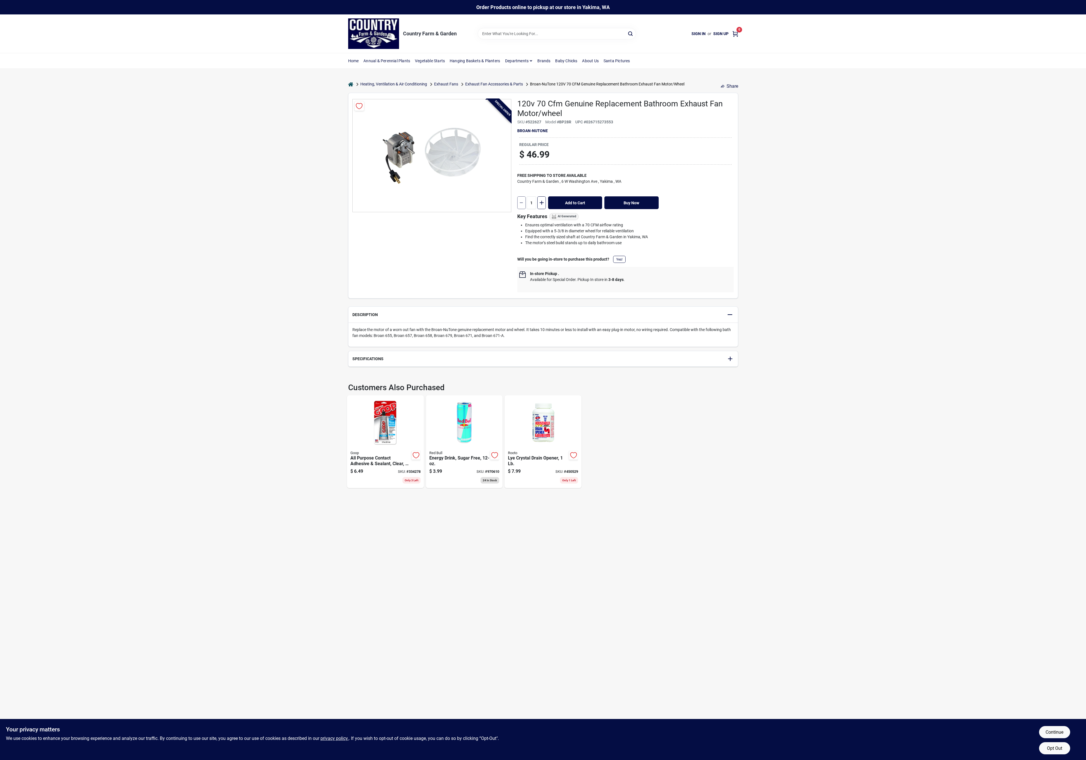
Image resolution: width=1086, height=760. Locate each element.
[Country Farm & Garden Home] (373, 33)
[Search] (631, 33)
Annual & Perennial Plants (386, 61)
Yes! (619, 259)
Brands (543, 61)
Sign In (698, 33)
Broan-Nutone (532, 130)
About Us (590, 61)
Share (732, 86)
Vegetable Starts (430, 61)
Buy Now (631, 203)
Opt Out (1054, 748)
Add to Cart (575, 203)
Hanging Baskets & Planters (475, 61)
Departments (517, 61)
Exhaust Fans (446, 84)
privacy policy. (334, 738)
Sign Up (721, 33)
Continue (1054, 732)
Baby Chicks (566, 61)
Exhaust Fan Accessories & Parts (494, 84)
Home (353, 61)
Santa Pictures (617, 61)
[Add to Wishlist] (359, 106)
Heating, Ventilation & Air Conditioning (393, 84)
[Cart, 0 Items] (735, 34)
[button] (543, 315)
